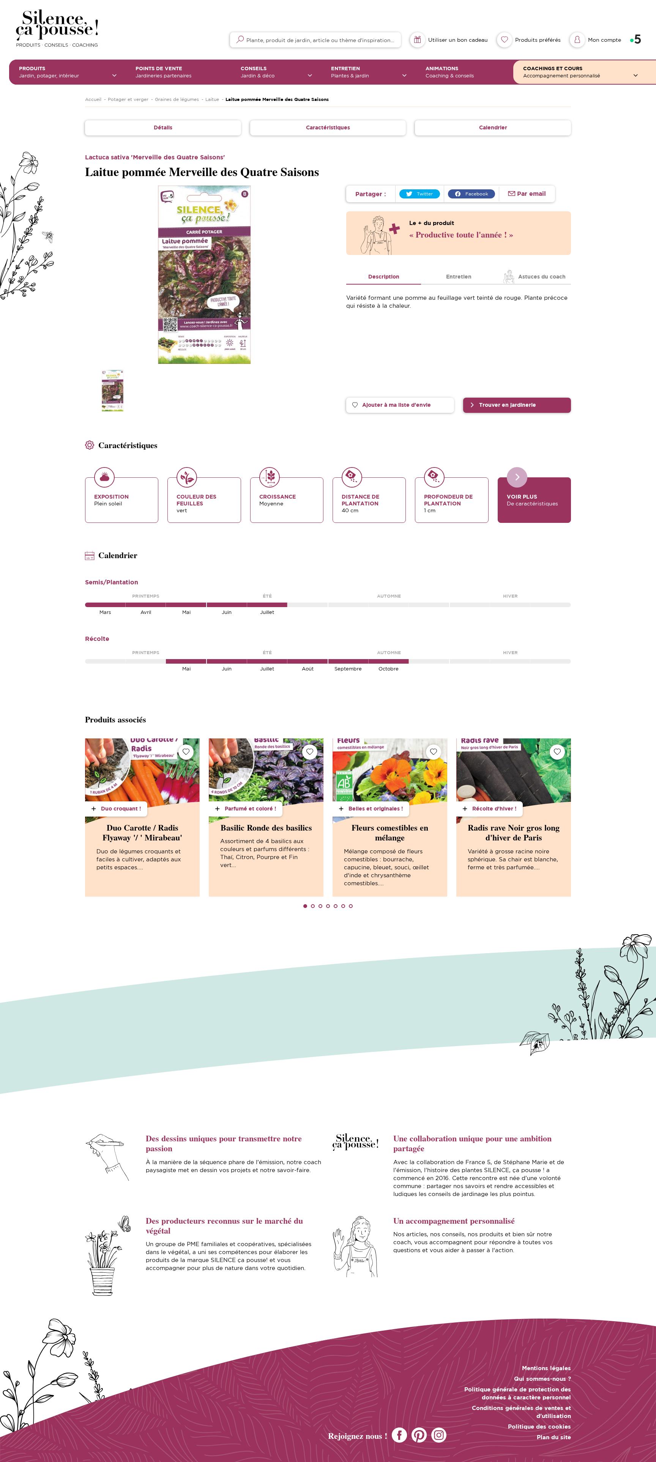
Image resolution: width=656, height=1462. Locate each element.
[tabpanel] (142, 817)
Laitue (212, 99)
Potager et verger (128, 99)
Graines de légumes (177, 99)
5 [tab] (335, 906)
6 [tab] (343, 906)
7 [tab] (351, 906)
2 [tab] (313, 906)
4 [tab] (328, 906)
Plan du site (554, 1437)
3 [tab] (320, 906)
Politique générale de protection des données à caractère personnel (517, 1393)
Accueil (93, 99)
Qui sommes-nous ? (542, 1378)
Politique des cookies (539, 1426)
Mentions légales (546, 1368)
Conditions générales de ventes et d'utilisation (521, 1412)
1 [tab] (305, 906)
